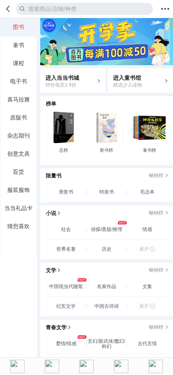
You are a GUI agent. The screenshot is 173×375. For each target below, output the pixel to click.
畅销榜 (156, 175)
